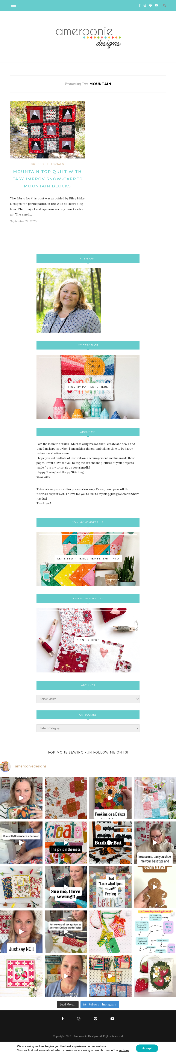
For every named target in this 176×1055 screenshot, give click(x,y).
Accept (147, 1048)
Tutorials (55, 164)
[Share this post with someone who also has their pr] (21, 798)
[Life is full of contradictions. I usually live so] (21, 842)
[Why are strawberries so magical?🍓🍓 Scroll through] (21, 976)
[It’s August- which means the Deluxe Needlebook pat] (21, 887)
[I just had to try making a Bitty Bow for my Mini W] (110, 931)
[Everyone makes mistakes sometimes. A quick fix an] (110, 842)
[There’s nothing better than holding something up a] (110, 887)
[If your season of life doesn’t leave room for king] (66, 976)
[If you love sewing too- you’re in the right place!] (66, 887)
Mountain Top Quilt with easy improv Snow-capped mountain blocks (47, 178)
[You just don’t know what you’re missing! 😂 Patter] (66, 931)
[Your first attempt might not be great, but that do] (66, 842)
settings (124, 1050)
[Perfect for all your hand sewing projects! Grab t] (110, 798)
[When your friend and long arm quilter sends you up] (66, 798)
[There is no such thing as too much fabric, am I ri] (21, 931)
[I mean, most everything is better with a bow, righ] (110, 976)
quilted (37, 164)
